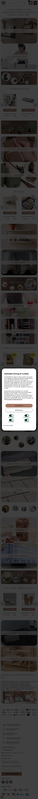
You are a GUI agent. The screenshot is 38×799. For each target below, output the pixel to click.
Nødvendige (11, 417)
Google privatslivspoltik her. (14, 399)
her (13, 395)
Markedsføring (26, 417)
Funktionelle (11, 421)
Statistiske (26, 421)
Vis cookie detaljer (8, 425)
